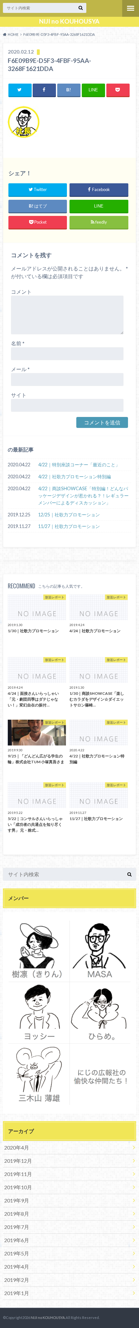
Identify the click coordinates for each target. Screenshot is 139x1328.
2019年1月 (16, 1293)
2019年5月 (16, 1253)
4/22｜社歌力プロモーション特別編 (74, 476)
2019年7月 (16, 1227)
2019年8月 (16, 1214)
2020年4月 (16, 1147)
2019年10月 (18, 1187)
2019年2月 (16, 1280)
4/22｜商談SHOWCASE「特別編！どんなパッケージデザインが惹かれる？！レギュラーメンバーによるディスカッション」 (83, 495)
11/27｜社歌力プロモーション (69, 526)
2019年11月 (18, 1174)
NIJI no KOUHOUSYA (69, 21)
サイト (19, 395)
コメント (21, 292)
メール (20, 369)
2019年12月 (18, 1161)
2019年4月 (16, 1266)
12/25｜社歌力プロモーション (69, 514)
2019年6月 (16, 1240)
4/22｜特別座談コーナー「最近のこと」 (79, 464)
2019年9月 (16, 1200)
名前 (18, 343)
